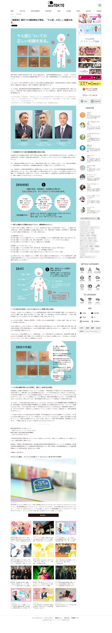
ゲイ (89, 222)
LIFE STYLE (22, 11)
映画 (93, 232)
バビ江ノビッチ (84, 251)
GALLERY (88, 11)
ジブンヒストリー (90, 243)
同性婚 (91, 246)
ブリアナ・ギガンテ (94, 251)
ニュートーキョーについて (91, 331)
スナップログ (83, 238)
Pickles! (82, 235)
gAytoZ (88, 235)
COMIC (58, 11)
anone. (95, 240)
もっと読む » (58, 510)
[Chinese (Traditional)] (92, 328)
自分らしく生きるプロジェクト (87, 257)
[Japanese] (87, 328)
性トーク (82, 243)
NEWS (12, 11)
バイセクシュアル (84, 227)
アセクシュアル (84, 230)
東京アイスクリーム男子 (86, 240)
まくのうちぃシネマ (85, 232)
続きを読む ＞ (43, 515)
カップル (92, 230)
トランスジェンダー (85, 224)
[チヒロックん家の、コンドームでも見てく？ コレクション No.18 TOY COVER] (43, 480)
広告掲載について (74, 617)
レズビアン (83, 222)
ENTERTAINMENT (35, 11)
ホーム (12, 14)
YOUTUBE (96, 313)
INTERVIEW (48, 11)
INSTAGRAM (86, 321)
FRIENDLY (90, 303)
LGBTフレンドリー (84, 248)
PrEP (92, 248)
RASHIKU (82, 303)
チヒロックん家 (84, 246)
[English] (98, 328)
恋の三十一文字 (92, 238)
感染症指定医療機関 (18, 408)
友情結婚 (97, 246)
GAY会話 (94, 235)
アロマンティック (95, 227)
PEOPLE (78, 11)
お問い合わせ (66, 617)
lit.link (84, 313)
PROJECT (98, 303)
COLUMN (68, 11)
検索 (98, 218)
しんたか (82, 254)
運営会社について (58, 617)
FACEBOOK (96, 321)
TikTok (84, 317)
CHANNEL (99, 11)
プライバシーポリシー (48, 617)
